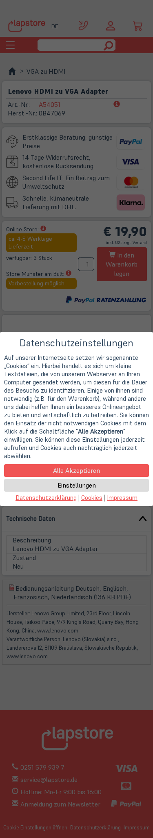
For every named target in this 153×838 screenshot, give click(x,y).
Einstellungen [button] (77, 485)
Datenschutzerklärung (46, 497)
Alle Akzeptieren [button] (76, 470)
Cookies (91, 497)
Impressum (122, 497)
